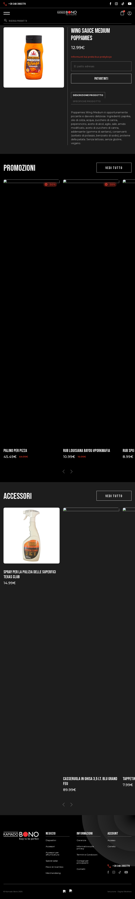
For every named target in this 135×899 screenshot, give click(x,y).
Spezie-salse (52, 861)
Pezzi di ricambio (54, 867)
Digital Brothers (124, 891)
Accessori (50, 846)
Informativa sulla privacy (85, 847)
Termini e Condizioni (87, 855)
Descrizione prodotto (88, 95)
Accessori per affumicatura (52, 854)
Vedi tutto (114, 168)
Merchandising (53, 873)
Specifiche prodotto (87, 101)
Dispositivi (51, 840)
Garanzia (81, 840)
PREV (63, 471)
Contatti (81, 869)
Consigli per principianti (83, 862)
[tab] (88, 95)
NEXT (71, 471)
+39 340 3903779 (17, 4)
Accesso (111, 840)
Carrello (111, 846)
